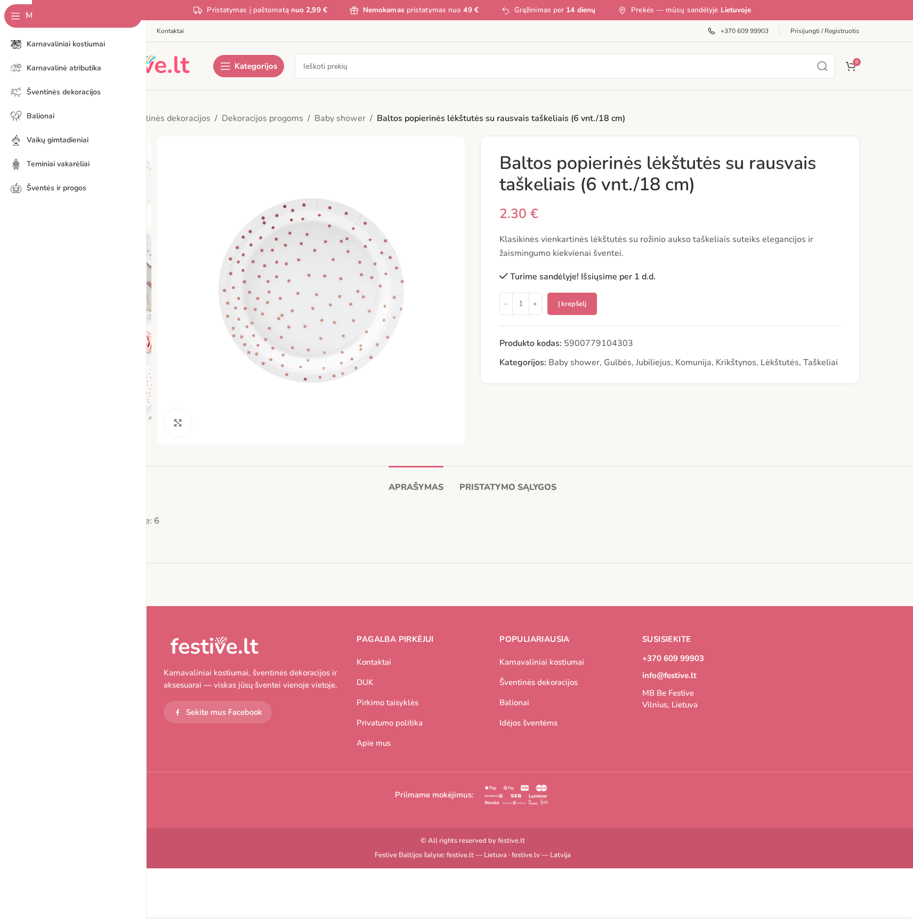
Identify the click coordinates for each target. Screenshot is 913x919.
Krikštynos (736, 362)
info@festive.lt (669, 675)
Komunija (693, 362)
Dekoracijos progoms (262, 118)
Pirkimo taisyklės (387, 702)
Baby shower (340, 118)
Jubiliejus (653, 362)
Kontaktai (374, 662)
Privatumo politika (390, 723)
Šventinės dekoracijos (168, 118)
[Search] (822, 66)
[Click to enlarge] (178, 422)
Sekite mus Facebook (224, 712)
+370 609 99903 (673, 658)
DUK (365, 682)
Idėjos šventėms (528, 723)
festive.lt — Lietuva (477, 855)
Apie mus (374, 743)
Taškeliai (820, 362)
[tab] (416, 482)
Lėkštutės (780, 362)
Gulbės (618, 362)
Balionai (514, 702)
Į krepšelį (572, 304)
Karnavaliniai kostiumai (541, 662)
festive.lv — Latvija (541, 855)
